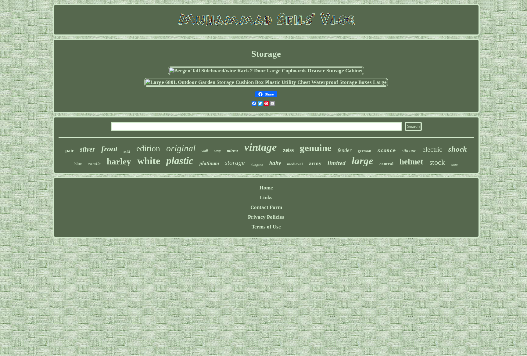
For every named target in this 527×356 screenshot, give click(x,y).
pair (69, 150)
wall (205, 151)
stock (437, 162)
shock (457, 149)
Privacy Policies (266, 217)
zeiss (288, 150)
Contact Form (266, 207)
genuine (316, 147)
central (386, 163)
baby (275, 163)
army (315, 163)
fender (345, 150)
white (148, 160)
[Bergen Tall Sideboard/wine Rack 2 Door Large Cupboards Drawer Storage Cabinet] (266, 71)
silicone (409, 150)
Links (266, 197)
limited (337, 163)
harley (119, 161)
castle (454, 165)
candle (94, 163)
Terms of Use (266, 227)
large (362, 160)
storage (235, 162)
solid (127, 151)
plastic (179, 160)
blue (78, 164)
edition (148, 148)
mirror (232, 151)
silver (87, 149)
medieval (295, 164)
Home (266, 188)
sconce (386, 150)
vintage (260, 147)
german (364, 151)
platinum (209, 163)
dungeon (257, 165)
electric (432, 149)
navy (217, 151)
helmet (411, 161)
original (180, 148)
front (109, 148)
